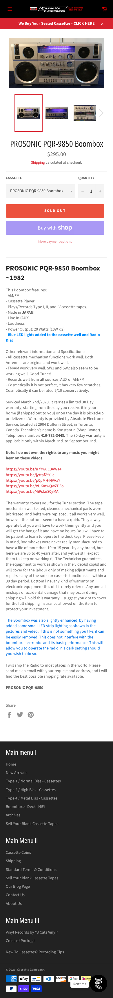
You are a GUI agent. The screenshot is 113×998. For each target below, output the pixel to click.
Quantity (86, 178)
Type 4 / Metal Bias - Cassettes (31, 798)
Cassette (14, 178)
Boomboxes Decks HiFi (25, 807)
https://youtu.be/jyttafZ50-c (30, 475)
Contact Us (15, 895)
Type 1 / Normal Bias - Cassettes (33, 781)
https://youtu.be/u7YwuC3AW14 (33, 469)
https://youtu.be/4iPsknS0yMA (32, 492)
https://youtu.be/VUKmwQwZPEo (35, 486)
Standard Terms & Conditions (31, 870)
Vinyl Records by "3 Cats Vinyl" (32, 932)
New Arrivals (16, 773)
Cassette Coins (18, 853)
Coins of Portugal (21, 941)
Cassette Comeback (30, 970)
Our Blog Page (18, 886)
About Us (14, 904)
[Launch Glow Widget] (98, 983)
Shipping (38, 162)
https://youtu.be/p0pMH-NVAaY (33, 480)
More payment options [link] (55, 241)
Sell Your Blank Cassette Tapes (32, 824)
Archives (13, 815)
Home (11, 764)
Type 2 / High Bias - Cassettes (31, 790)
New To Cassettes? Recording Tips (35, 952)
